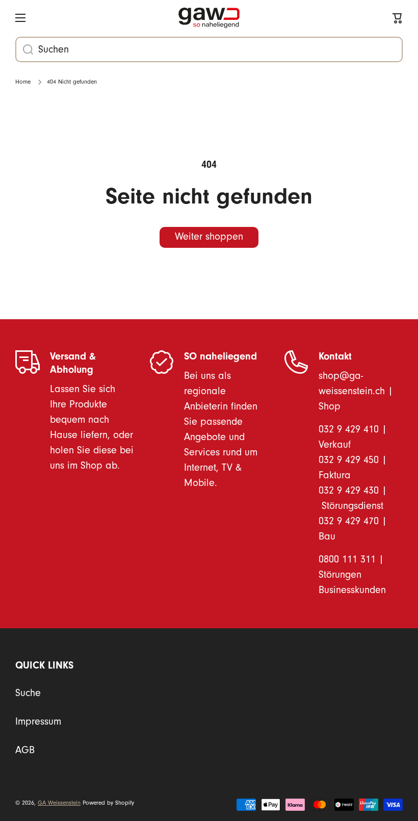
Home (23, 82)
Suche (28, 693)
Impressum (38, 721)
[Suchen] (24, 49)
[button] (398, 18)
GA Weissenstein (59, 803)
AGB (25, 750)
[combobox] (209, 49)
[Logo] (209, 18)
